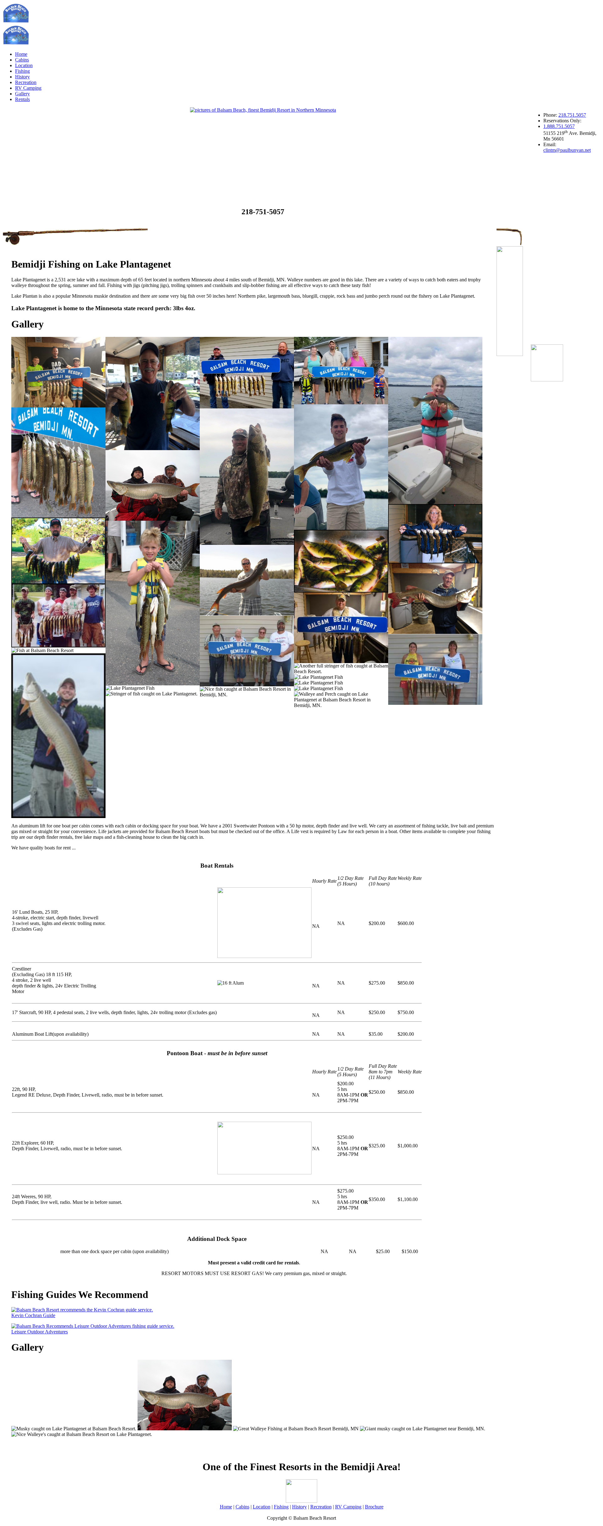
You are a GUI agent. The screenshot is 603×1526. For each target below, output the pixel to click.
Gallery (22, 93)
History (22, 76)
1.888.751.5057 (559, 126)
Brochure (374, 1506)
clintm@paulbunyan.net (567, 150)
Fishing (22, 71)
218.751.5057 (572, 115)
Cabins (22, 59)
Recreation (25, 82)
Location (24, 65)
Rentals (22, 99)
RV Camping (28, 88)
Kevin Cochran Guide (33, 1315)
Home (21, 54)
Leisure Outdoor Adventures (39, 1331)
